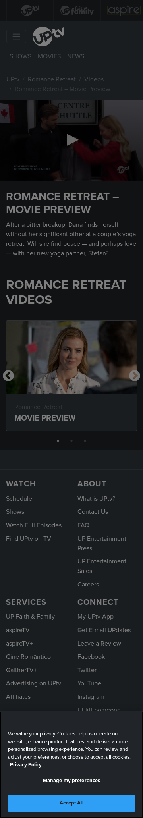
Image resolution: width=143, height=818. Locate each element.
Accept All (71, 803)
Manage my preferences (71, 780)
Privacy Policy (26, 765)
